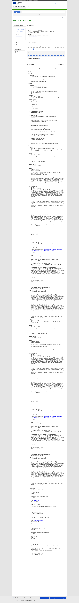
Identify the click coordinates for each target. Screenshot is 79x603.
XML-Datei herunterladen (20, 29)
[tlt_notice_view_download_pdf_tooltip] (28, 55)
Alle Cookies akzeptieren (44, 598)
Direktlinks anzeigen (19, 31)
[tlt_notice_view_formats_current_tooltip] (63, 64)
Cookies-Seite (20, 599)
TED (13, 17)
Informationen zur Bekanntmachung (17, 52)
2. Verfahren (16, 44)
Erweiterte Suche (31, 14)
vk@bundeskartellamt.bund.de (38, 520)
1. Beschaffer (16, 42)
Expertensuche (37, 14)
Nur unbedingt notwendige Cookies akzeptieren (58, 598)
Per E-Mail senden (19, 36)
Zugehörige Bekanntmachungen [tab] (18, 25)
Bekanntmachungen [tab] (17, 23)
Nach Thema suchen (43, 14)
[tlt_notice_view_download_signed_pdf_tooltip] (33, 49)
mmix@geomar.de (34, 36)
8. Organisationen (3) (17, 49)
